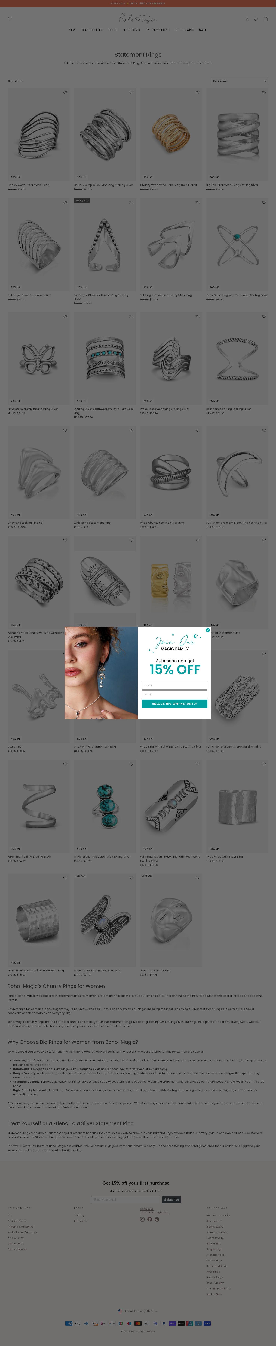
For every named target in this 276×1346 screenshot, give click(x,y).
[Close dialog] (208, 630)
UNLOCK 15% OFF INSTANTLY (174, 704)
